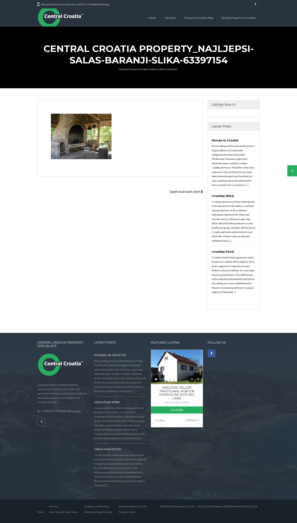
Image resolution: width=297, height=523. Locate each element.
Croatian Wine (223, 196)
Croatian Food (223, 252)
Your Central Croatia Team (63, 512)
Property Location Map (198, 17)
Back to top (251, 506)
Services (170, 17)
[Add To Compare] (198, 379)
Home (152, 17)
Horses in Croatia (225, 140)
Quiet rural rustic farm (185, 191)
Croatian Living (127, 512)
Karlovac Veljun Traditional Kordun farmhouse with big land (176, 393)
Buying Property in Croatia (239, 17)
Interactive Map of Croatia (98, 512)
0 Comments (170, 69)
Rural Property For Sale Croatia (139, 69)
